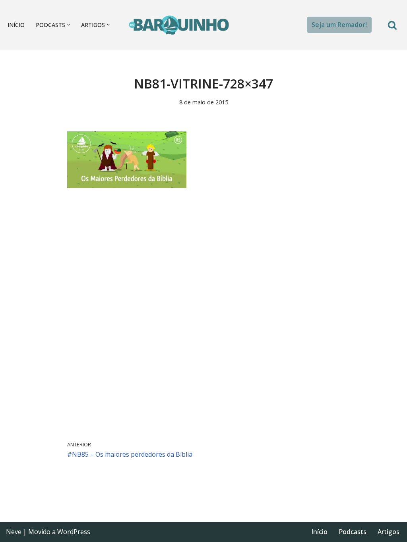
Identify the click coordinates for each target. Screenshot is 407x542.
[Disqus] (203, 314)
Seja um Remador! (339, 24)
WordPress (73, 531)
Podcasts (352, 531)
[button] (68, 24)
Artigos (388, 531)
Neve (13, 531)
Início (16, 25)
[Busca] (392, 25)
